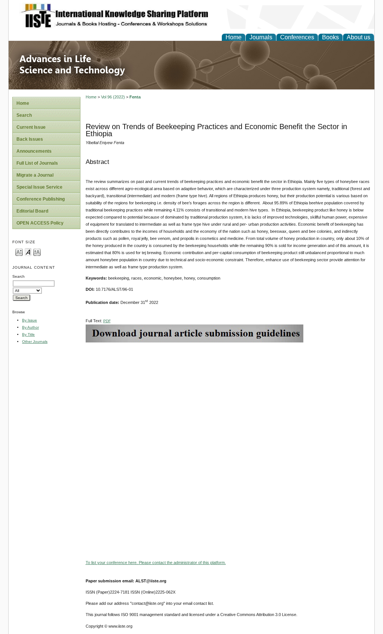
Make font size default (28, 251)
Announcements (34, 151)
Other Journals (35, 341)
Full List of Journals (37, 163)
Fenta (135, 97)
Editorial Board (32, 211)
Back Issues (29, 139)
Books (330, 37)
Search (24, 115)
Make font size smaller (19, 251)
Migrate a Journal (34, 175)
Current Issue (31, 127)
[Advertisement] (228, 394)
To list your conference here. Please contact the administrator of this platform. (156, 562)
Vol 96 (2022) (113, 97)
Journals (260, 37)
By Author (30, 327)
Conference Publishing (40, 199)
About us (358, 37)
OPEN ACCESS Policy (40, 223)
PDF (107, 321)
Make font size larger (37, 251)
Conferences (297, 37)
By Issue (29, 320)
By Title (28, 334)
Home (234, 37)
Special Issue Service (39, 187)
